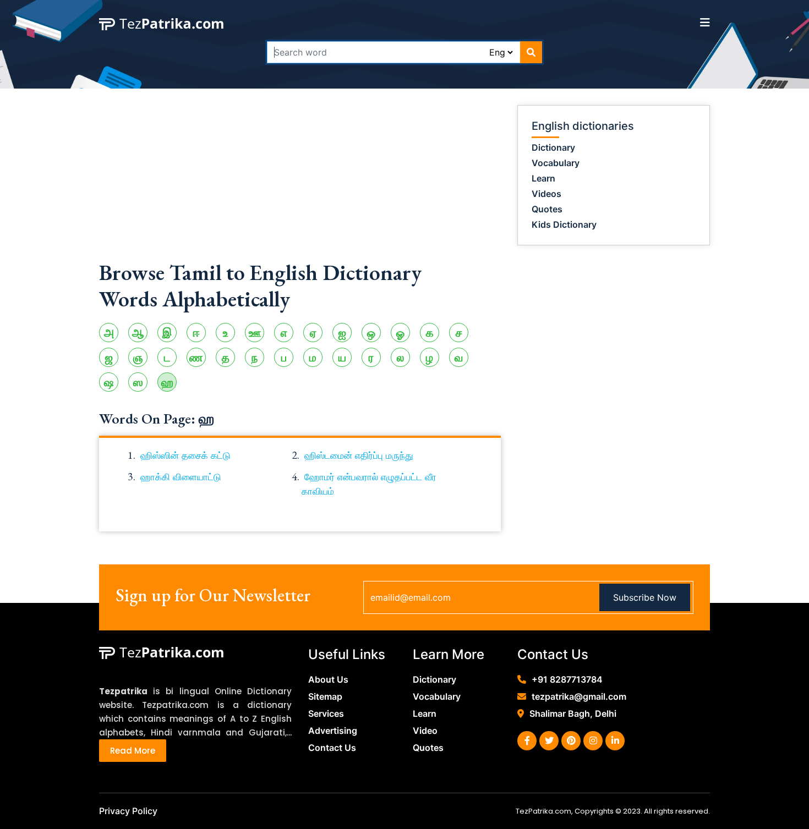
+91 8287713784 (567, 679)
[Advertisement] (300, 182)
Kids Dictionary (564, 224)
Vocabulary (556, 162)
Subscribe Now (644, 597)
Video (425, 730)
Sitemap (325, 696)
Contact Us (332, 747)
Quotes (547, 209)
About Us (328, 679)
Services (326, 713)
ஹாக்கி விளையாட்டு (180, 476)
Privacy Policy (128, 810)
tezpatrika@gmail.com (579, 696)
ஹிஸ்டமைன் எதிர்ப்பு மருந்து (358, 455)
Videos (546, 193)
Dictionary (553, 147)
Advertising (332, 730)
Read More (132, 750)
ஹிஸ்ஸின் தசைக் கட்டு (185, 455)
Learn (543, 178)
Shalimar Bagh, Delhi (572, 713)
